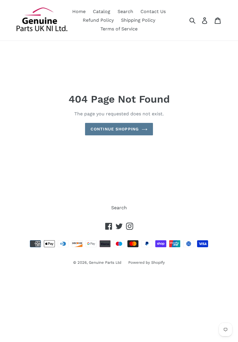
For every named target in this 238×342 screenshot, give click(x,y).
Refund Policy (98, 20)
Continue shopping (115, 129)
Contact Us (153, 11)
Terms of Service (119, 29)
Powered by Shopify (146, 262)
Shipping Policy (138, 20)
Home (79, 11)
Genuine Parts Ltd (105, 262)
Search (125, 11)
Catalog (101, 11)
